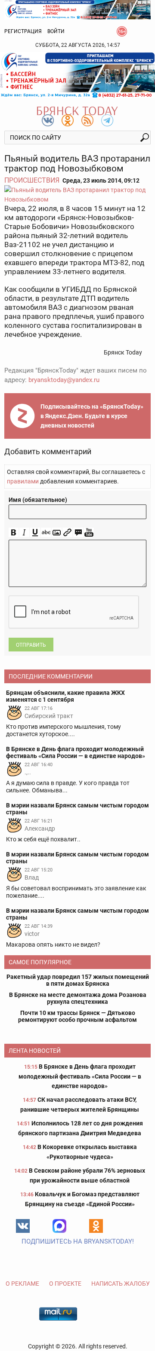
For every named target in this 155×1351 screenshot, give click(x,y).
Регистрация (23, 31)
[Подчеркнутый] (35, 533)
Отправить (31, 645)
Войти (56, 31)
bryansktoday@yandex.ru (63, 380)
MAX (59, 1226)
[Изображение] (57, 533)
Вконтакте (23, 1226)
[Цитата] (78, 533)
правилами (23, 481)
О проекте (65, 1283)
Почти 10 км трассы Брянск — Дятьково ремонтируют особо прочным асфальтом (77, 1016)
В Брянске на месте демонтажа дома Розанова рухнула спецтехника (77, 998)
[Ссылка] (67, 533)
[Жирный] (14, 533)
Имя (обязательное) (38, 499)
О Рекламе (22, 1283)
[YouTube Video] (89, 533)
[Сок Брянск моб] (77, 75)
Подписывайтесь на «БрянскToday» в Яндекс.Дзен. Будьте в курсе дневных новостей (91, 416)
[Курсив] (24, 533)
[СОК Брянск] (77, 9)
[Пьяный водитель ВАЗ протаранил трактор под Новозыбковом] (77, 194)
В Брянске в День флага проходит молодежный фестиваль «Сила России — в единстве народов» (80, 1076)
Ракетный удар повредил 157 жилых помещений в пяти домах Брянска (77, 980)
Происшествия (31, 180)
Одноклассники (96, 1226)
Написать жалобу (120, 1283)
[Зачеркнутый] (46, 533)
